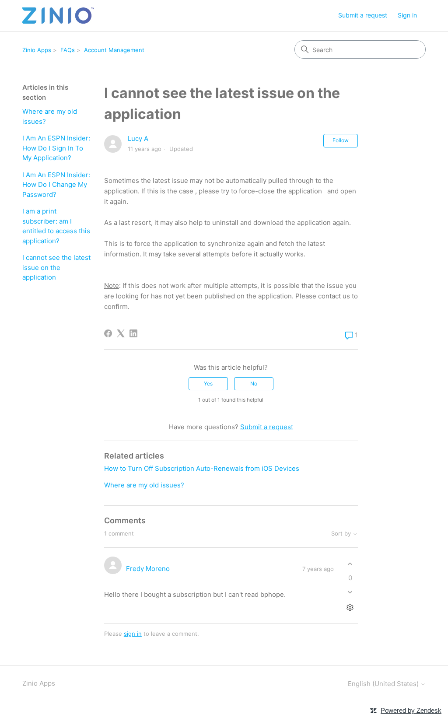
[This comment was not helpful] (350, 591)
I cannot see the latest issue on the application (56, 267)
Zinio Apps (36, 49)
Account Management (114, 49)
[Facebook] (108, 333)
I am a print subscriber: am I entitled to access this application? (56, 226)
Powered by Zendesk (411, 710)
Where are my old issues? (49, 116)
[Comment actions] (350, 607)
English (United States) (384, 683)
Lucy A (138, 138)
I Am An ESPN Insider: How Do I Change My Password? (56, 185)
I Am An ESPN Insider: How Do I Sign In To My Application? (56, 148)
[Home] (58, 15)
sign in (133, 633)
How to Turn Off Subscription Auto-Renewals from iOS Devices (201, 468)
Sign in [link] (407, 15)
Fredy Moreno (148, 568)
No (253, 383)
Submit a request (362, 15)
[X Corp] (121, 333)
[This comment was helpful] (350, 564)
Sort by (342, 533)
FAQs (67, 49)
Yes (208, 383)
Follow (340, 140)
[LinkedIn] (133, 333)
